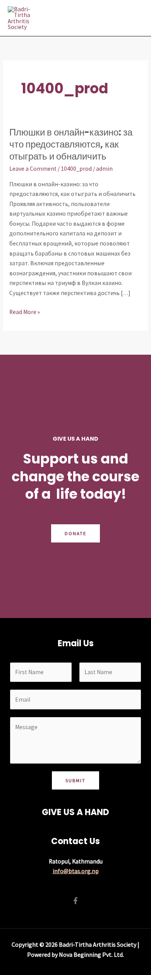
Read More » (24, 311)
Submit (75, 780)
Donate (75, 533)
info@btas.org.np (76, 871)
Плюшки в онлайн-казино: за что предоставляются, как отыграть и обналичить (70, 144)
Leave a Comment (33, 168)
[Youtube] (75, 900)
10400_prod (76, 168)
